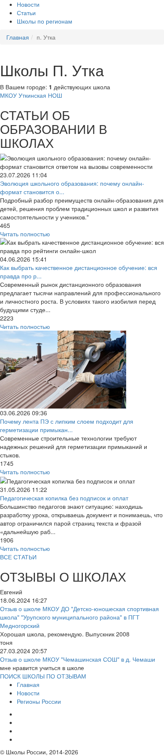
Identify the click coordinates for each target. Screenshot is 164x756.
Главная (28, 684)
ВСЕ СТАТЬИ (18, 557)
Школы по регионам (44, 21)
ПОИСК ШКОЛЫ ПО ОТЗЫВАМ (43, 676)
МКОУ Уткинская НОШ (31, 95)
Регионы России (39, 701)
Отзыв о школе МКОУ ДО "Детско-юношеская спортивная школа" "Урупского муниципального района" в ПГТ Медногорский (79, 617)
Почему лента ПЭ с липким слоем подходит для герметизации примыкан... (66, 425)
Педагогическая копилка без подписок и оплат (64, 498)
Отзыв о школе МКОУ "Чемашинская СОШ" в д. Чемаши (77, 659)
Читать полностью (25, 234)
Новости (28, 4)
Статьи (26, 12)
